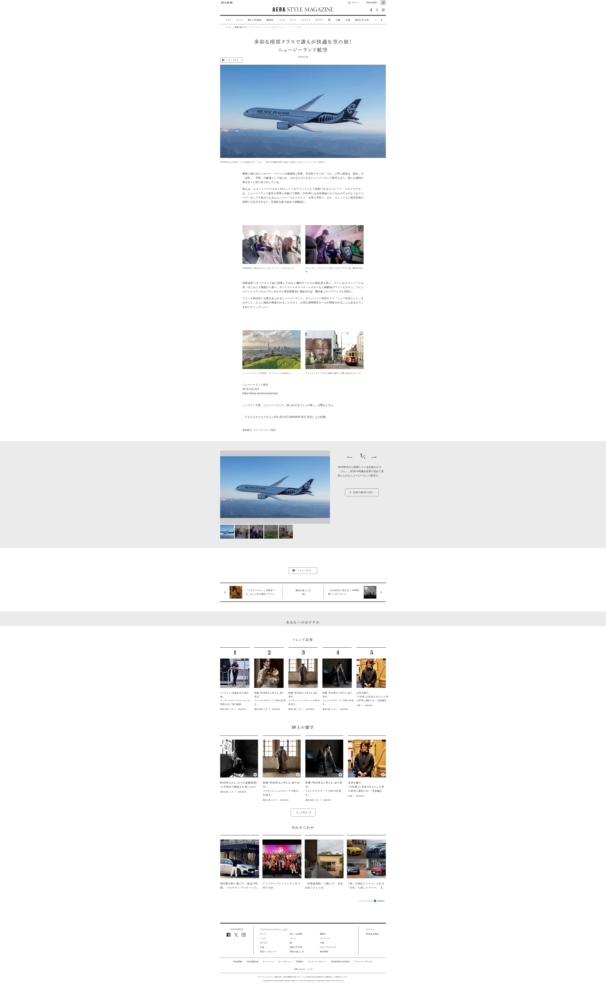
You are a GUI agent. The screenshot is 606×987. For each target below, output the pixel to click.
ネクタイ (319, 20)
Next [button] (375, 20)
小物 (338, 20)
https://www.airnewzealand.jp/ (260, 393)
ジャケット (305, 20)
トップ (228, 20)
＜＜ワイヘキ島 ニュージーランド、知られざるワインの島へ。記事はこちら (287, 405)
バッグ (282, 20)
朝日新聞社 (238, 961)
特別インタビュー (268, 951)
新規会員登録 (371, 2)
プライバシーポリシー (317, 961)
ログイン (355, 2)
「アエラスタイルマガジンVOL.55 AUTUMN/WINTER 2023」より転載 (284, 417)
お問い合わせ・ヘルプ (303, 969)
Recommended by (366, 901)
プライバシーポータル (363, 961)
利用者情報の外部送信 (340, 961)
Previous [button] (349, 457)
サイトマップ (268, 961)
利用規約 (299, 961)
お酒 (347, 20)
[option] (226, 20)
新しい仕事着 (254, 20)
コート (293, 20)
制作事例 (324, 951)
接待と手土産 (362, 20)
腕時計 (269, 20)
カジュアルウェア (328, 947)
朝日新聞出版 (252, 961)
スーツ (239, 20)
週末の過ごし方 (297, 951)
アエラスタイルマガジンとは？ (274, 929)
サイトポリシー (284, 961)
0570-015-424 (250, 389)
